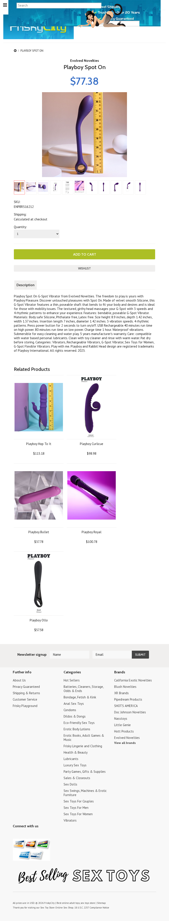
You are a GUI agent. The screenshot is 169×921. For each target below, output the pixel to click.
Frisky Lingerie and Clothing (83, 746)
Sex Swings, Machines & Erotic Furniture (85, 793)
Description (26, 285)
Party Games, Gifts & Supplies (85, 771)
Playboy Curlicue (91, 444)
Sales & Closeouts (77, 778)
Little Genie (122, 725)
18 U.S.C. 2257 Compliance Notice (91, 907)
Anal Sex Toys (74, 703)
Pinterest (31, 835)
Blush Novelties (125, 687)
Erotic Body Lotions (77, 729)
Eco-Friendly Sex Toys (79, 723)
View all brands (125, 743)
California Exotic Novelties (133, 680)
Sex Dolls (70, 784)
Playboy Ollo (39, 620)
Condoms (70, 710)
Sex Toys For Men (76, 808)
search (154, 23)
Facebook (38, 835)
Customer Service (25, 699)
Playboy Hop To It (38, 444)
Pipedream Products (128, 699)
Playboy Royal (91, 532)
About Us (19, 680)
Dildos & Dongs (75, 716)
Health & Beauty (76, 752)
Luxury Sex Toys (75, 765)
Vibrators (70, 820)
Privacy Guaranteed (26, 687)
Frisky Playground (25, 706)
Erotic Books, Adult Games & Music (84, 737)
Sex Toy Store (47, 907)
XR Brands (121, 693)
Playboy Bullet (38, 532)
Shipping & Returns (26, 693)
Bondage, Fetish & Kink (80, 697)
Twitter (15, 835)
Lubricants (71, 759)
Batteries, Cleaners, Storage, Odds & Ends (83, 689)
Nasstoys (120, 718)
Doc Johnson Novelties (130, 712)
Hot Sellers (72, 680)
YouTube (23, 835)
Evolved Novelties (84, 61)
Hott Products (124, 731)
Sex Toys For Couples (79, 801)
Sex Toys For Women (78, 814)
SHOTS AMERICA (126, 706)
